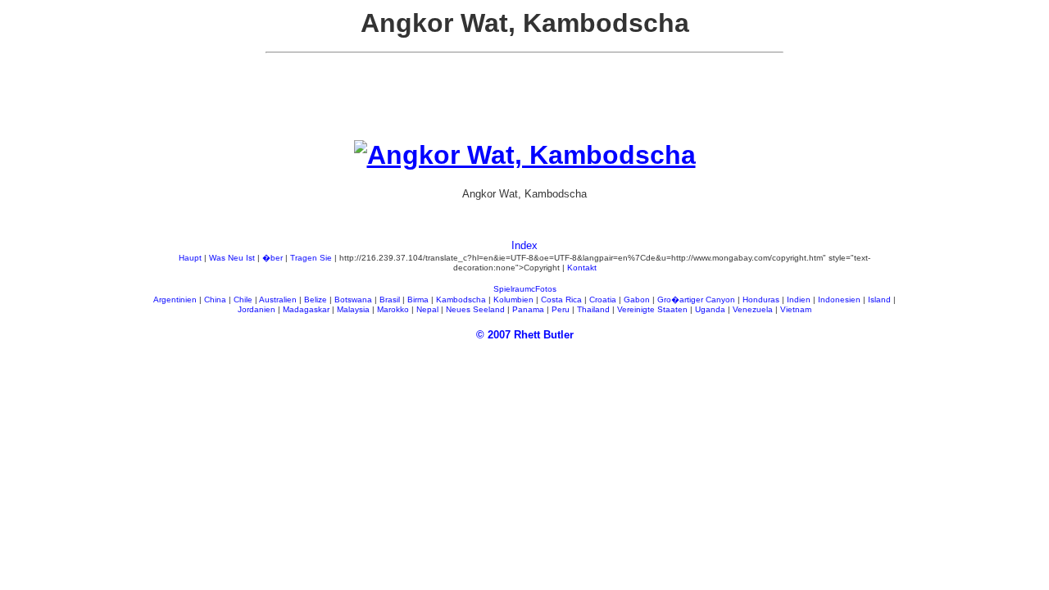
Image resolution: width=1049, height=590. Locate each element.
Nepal (427, 309)
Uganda (710, 309)
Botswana (353, 299)
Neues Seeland (475, 309)
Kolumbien (513, 299)
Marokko (393, 309)
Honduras (760, 299)
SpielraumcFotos (524, 288)
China (215, 299)
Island (879, 299)
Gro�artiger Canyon (696, 299)
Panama (528, 309)
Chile (243, 299)
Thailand (593, 309)
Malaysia (353, 309)
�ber (272, 257)
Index (524, 245)
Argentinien (175, 299)
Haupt (190, 257)
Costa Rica (561, 299)
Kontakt (582, 267)
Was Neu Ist (232, 257)
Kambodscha (461, 299)
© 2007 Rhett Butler (525, 335)
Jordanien (256, 309)
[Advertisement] (524, 103)
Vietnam (795, 309)
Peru (561, 309)
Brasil (389, 299)
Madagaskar (306, 309)
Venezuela (753, 309)
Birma (418, 299)
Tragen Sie (311, 257)
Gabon (637, 299)
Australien (278, 299)
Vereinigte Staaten (652, 309)
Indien (799, 299)
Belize (315, 299)
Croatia (602, 299)
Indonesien (839, 299)
